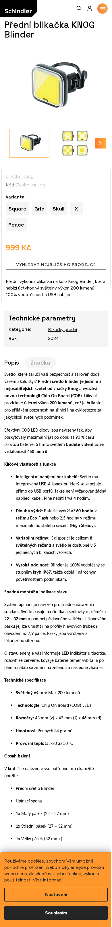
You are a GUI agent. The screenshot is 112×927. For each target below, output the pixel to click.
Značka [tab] (40, 362)
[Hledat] (79, 8)
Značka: (19, 176)
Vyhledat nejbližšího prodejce (56, 264)
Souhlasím (56, 913)
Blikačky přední (62, 329)
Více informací (47, 880)
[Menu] (102, 8)
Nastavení (56, 894)
